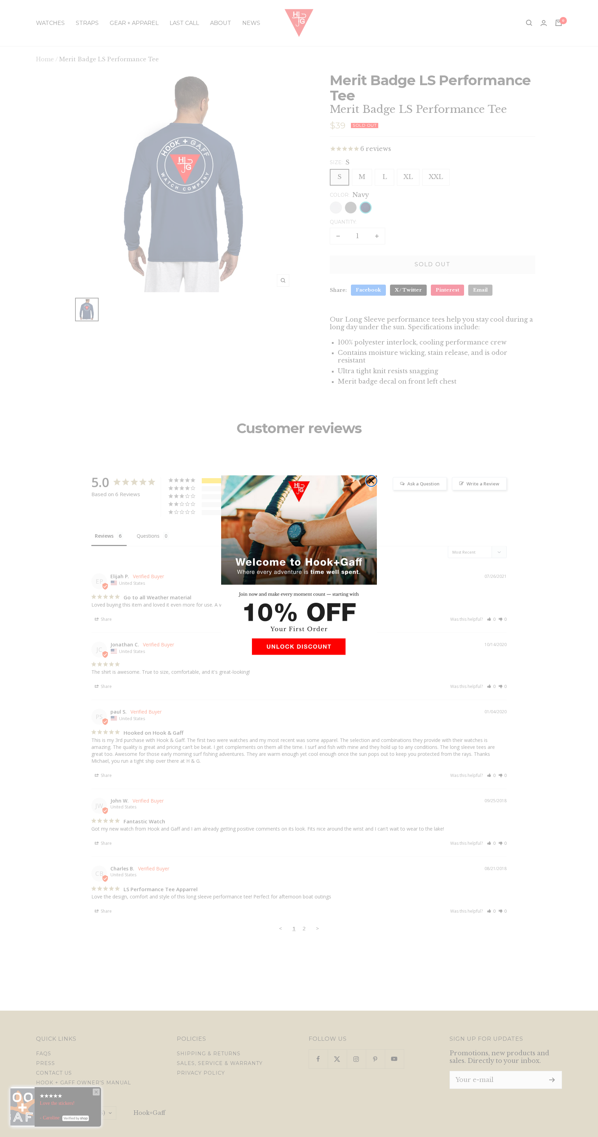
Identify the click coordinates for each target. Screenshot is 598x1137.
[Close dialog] (371, 480)
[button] (299, 649)
